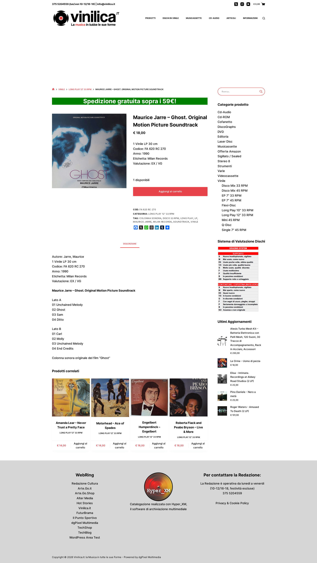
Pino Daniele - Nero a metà (243, 394)
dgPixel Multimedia (84, 523)
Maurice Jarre (142, 221)
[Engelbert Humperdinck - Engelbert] (149, 397)
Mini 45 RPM (231, 220)
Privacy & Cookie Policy (232, 503)
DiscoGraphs (227, 127)
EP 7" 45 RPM (231, 200)
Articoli (231, 18)
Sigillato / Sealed (229, 156)
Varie (221, 171)
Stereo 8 (224, 161)
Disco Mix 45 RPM (234, 190)
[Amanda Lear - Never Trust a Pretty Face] (71, 397)
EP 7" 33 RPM (231, 195)
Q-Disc (226, 225)
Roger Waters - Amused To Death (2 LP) (244, 409)
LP (196, 218)
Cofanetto (225, 122)
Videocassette (228, 176)
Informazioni (250, 18)
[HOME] (53, 89)
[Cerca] (264, 18)
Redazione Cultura (85, 483)
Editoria (223, 136)
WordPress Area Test (84, 537)
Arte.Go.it (85, 488)
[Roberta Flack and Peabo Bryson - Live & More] (188, 397)
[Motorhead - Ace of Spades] (110, 397)
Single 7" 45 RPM (234, 230)
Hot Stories (85, 503)
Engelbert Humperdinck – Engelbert (149, 427)
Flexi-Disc (229, 205)
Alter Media (85, 498)
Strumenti (225, 166)
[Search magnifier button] (261, 91)
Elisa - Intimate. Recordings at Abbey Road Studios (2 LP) (242, 377)
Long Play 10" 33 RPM (237, 210)
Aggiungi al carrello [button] (80, 445)
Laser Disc (225, 141)
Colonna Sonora (150, 218)
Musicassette (194, 18)
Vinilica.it (84, 508)
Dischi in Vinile (171, 18)
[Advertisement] (158, 53)
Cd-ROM (224, 117)
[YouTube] (248, 4)
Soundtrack (181, 221)
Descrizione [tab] (129, 244)
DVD (221, 131)
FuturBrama (84, 513)
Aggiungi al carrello (170, 191)
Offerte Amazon (229, 151)
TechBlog (84, 532)
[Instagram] (242, 4)
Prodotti (150, 18)
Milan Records (162, 221)
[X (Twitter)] (236, 4)
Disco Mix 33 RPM (235, 185)
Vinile (194, 221)
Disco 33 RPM (171, 218)
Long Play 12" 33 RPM (161, 213)
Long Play (186, 218)
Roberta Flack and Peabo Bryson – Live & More (188, 427)
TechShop (84, 527)
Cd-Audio (214, 18)
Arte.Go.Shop (84, 493)
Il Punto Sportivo (85, 518)
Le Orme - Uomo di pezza (245, 361)
